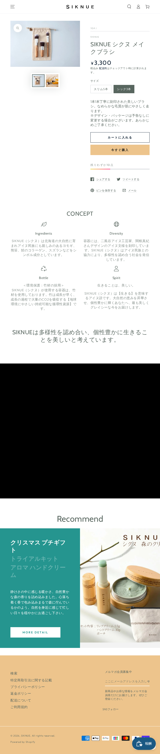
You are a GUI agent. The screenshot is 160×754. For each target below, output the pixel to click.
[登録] (148, 681)
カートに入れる (120, 137)
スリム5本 (101, 89)
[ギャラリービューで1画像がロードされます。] (38, 80)
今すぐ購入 (120, 150)
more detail (35, 632)
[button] (129, 6)
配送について (20, 700)
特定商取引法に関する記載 (31, 680)
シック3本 (124, 89)
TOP (92, 28)
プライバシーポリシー (27, 687)
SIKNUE (94, 36)
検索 (13, 673)
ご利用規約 (19, 707)
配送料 (103, 68)
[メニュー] (12, 6)
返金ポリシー (20, 693)
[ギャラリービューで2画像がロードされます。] (52, 80)
